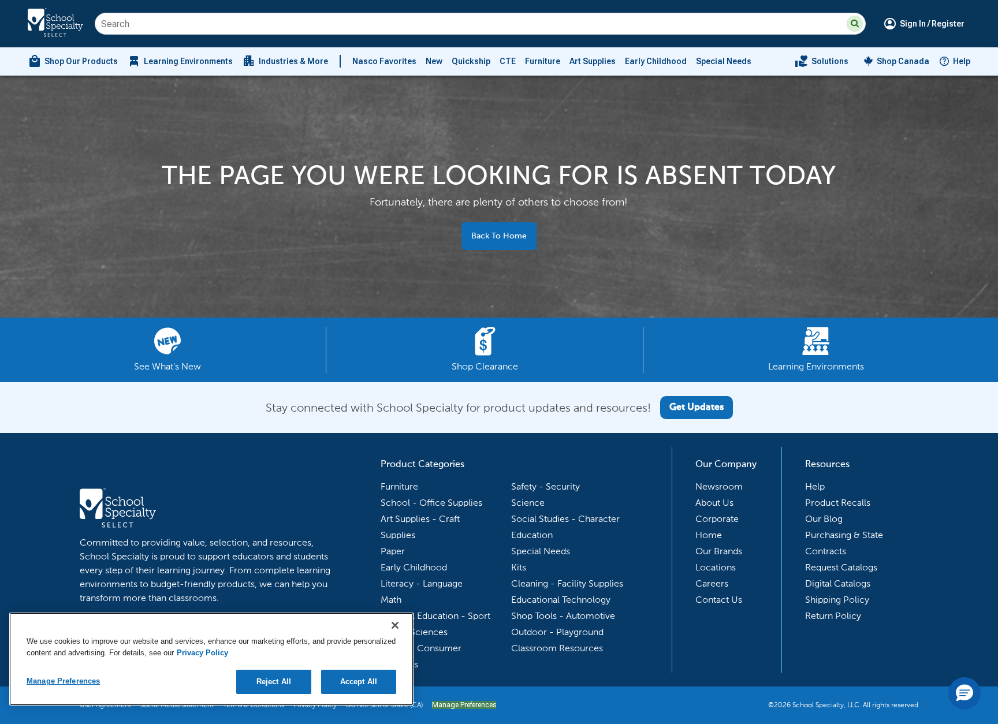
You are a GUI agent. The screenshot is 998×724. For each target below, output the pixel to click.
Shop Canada (903, 61)
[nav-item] (821, 61)
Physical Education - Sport (435, 615)
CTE (508, 61)
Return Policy (833, 615)
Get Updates (696, 407)
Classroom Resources (557, 648)
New (434, 61)
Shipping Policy (837, 599)
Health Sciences (414, 631)
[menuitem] (73, 61)
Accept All (358, 681)
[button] (855, 24)
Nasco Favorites (384, 61)
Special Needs (723, 61)
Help (961, 61)
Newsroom (719, 486)
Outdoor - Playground (557, 631)
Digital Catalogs (837, 583)
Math (391, 599)
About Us (714, 502)
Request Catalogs (841, 567)
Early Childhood (656, 61)
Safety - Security (545, 486)
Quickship (471, 61)
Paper (393, 551)
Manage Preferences (464, 705)
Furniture (542, 61)
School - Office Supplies (431, 502)
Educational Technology (560, 599)
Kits (518, 567)
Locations (715, 567)
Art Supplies (592, 61)
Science (528, 502)
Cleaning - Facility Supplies (567, 583)
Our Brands (718, 551)
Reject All (273, 681)
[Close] (395, 625)
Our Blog (824, 518)
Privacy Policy (202, 652)
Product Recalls (837, 502)
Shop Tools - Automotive (563, 615)
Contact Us (718, 599)
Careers (711, 583)
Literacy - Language (422, 583)
